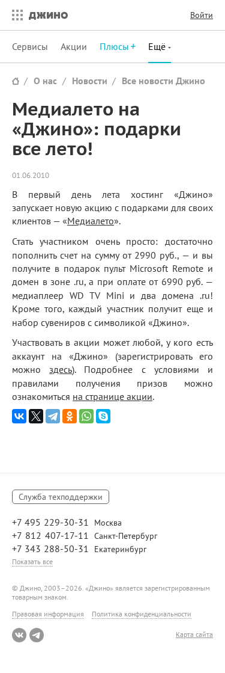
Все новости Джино (163, 81)
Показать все (32, 561)
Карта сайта (194, 634)
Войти (201, 15)
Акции (74, 46)
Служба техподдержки (61, 496)
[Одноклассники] (69, 416)
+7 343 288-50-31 (50, 548)
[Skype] (103, 416)
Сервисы (30, 46)
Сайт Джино (15, 81)
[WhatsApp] (86, 416)
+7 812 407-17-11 (50, 535)
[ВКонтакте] (19, 416)
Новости (89, 81)
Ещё (158, 46)
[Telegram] (53, 416)
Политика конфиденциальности (141, 613)
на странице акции (112, 396)
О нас (45, 81)
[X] (36, 416)
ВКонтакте (19, 635)
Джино (48, 15)
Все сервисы (14, 15)
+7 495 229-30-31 (50, 522)
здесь (60, 369)
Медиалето (90, 221)
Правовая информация (48, 613)
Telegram (36, 635)
